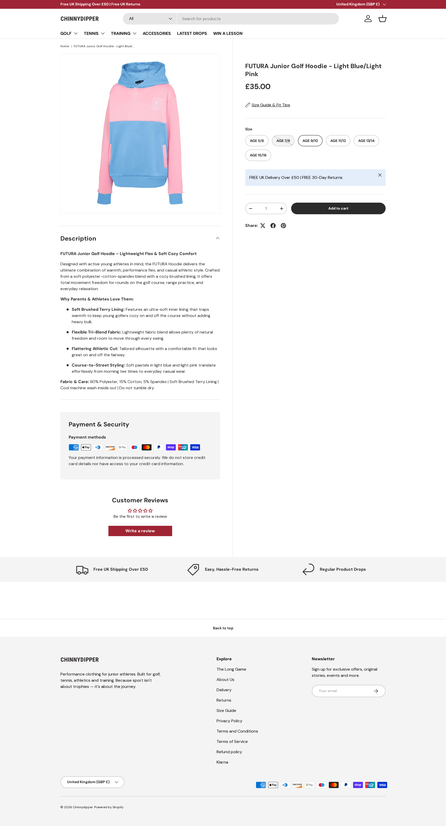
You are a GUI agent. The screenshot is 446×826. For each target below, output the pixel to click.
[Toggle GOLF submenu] (76, 33)
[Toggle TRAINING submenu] (134, 33)
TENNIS (91, 33)
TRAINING (120, 33)
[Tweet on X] (263, 225)
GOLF (65, 33)
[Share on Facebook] (273, 225)
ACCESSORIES (157, 33)
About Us (225, 679)
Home (64, 46)
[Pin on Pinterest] (283, 225)
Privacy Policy (229, 721)
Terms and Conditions (237, 731)
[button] (382, 18)
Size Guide (226, 710)
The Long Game (231, 669)
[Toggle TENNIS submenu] (103, 33)
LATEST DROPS (192, 33)
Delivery (224, 690)
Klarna (222, 762)
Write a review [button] (140, 531)
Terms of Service (232, 741)
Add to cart (338, 208)
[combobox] (231, 19)
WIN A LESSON (228, 33)
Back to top (223, 628)
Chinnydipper (83, 807)
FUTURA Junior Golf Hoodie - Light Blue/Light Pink (105, 46)
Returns (224, 700)
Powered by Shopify (109, 807)
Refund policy (229, 751)
